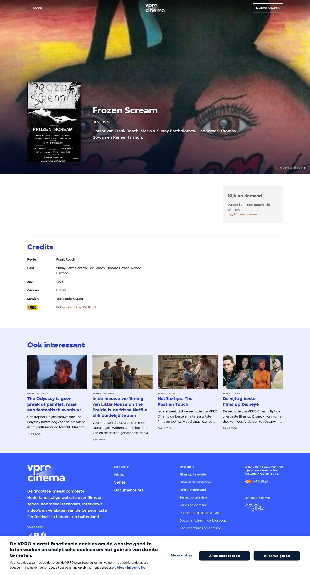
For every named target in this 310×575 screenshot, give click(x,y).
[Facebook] (43, 534)
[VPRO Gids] (254, 507)
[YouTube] (36, 534)
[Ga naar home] (154, 8)
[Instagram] (29, 534)
